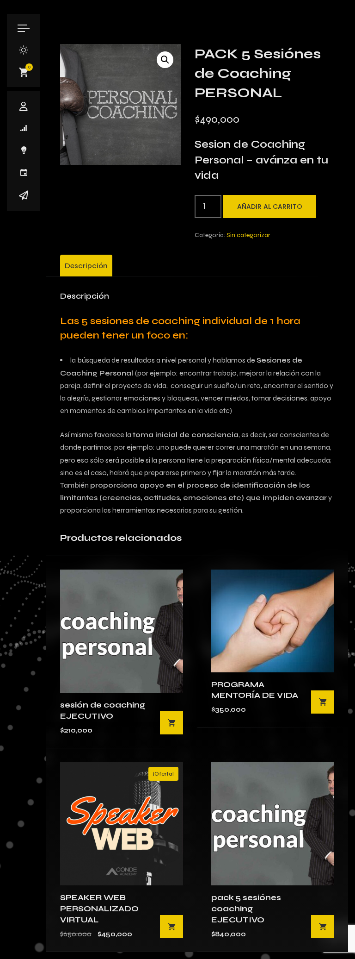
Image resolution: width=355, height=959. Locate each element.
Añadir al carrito (269, 206)
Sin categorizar (248, 235)
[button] (165, 59)
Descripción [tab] (86, 265)
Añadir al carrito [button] (171, 722)
